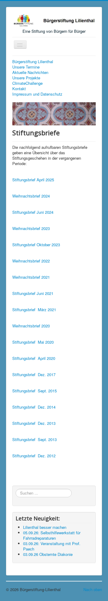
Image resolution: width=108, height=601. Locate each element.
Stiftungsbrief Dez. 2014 (34, 407)
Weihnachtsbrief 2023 (31, 228)
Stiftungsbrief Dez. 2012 (34, 455)
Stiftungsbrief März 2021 (34, 309)
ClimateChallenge (27, 83)
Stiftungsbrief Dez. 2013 (34, 423)
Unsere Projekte (26, 78)
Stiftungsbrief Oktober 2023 (36, 244)
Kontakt (19, 88)
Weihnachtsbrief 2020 (31, 326)
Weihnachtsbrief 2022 (31, 261)
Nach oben (92, 589)
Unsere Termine (26, 67)
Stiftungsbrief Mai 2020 (33, 342)
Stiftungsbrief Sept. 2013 (34, 439)
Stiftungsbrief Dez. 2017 (34, 374)
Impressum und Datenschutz (37, 94)
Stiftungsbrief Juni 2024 (32, 212)
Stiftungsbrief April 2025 (33, 179)
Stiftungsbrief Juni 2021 (32, 293)
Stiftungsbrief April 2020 (33, 358)
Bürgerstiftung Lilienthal (32, 61)
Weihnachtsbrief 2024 (31, 196)
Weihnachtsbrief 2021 (31, 277)
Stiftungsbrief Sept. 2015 (34, 391)
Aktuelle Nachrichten (30, 72)
